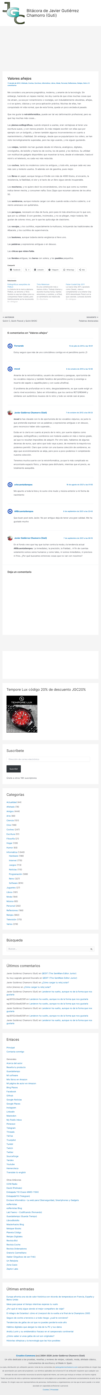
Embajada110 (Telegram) (18, 1196)
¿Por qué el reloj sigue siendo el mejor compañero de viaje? (35, 1309)
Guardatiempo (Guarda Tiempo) (22, 1216)
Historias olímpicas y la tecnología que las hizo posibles (33, 1340)
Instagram (11, 1107)
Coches (31, 83)
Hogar (9, 843)
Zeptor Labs (12, 1269)
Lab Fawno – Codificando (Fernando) (24, 1212)
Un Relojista (12, 1261)
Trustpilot (11, 1140)
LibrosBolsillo (13, 1220)
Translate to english (16, 1172)
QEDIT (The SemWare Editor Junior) (59, 973)
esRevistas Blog (14, 1208)
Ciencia (10, 820)
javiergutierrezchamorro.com (66, 1367)
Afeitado (24, 83)
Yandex (10, 1160)
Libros (53, 83)
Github (10, 1095)
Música (10, 901)
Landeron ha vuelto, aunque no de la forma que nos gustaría (58, 999)
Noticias (13, 869)
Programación (15, 874)
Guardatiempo (13, 1071)
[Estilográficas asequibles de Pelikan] (22, 293)
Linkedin (11, 1111)
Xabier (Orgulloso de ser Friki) (21, 1257)
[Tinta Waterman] (51, 291)
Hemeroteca (12, 1168)
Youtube (11, 1164)
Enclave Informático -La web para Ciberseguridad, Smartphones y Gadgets (43, 1200)
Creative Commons (25, 1355)
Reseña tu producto (16, 1067)
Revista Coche (13, 1244)
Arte (9, 816)
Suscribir (13, 769)
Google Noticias (14, 1099)
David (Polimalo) (14, 1188)
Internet (13, 860)
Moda (58, 83)
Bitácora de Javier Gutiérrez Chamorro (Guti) (53, 13)
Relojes (80, 83)
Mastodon (11, 1116)
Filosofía (11, 838)
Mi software (12, 1075)
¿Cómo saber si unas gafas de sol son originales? (30, 1336)
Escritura (38, 83)
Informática (46, 83)
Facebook (11, 1091)
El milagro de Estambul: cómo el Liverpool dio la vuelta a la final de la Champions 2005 (48, 1313)
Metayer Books (14, 1228)
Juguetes (11, 887)
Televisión (11, 919)
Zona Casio (12, 1265)
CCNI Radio (12, 1184)
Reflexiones (72, 83)
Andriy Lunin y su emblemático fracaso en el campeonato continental (40, 1331)
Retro (85, 83)
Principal (11, 1047)
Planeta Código (14, 1232)
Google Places (13, 1103)
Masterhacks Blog (15, 1224)
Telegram (11, 1128)
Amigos (10, 811)
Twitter (10, 1152)
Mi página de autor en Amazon (21, 1083)
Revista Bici (12, 1240)
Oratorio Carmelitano (16, 1253)
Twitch (10, 1148)
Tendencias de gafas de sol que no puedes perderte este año (37, 1322)
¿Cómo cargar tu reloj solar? (55, 982)
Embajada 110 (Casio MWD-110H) (23, 1192)
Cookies (46, 1390)
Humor (10, 847)
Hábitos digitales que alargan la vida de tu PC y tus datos (34, 1327)
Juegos (12, 865)
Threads (11, 1132)
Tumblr (10, 1144)
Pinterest (11, 1124)
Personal (64, 83)
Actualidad (12, 802)
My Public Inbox (14, 1120)
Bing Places (12, 1087)
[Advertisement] (50, 45)
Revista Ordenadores (17, 1248)
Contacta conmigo (15, 1051)
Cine (9, 825)
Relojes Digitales (15, 1236)
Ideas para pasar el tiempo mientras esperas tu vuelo (32, 1304)
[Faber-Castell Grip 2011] (80, 291)
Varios (9, 924)
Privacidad (54, 1390)
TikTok (10, 1136)
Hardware (13, 856)
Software (13, 883)
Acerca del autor (14, 1063)
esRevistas (12, 1204)
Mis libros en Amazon (17, 1079)
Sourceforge (12, 1156)
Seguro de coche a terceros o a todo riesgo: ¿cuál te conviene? (37, 1318)
